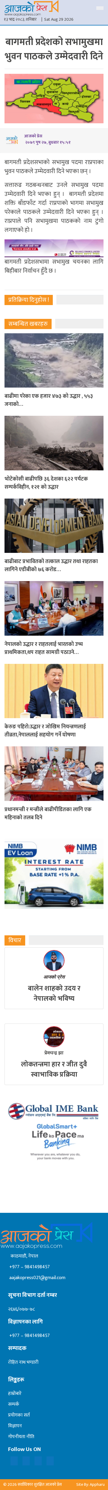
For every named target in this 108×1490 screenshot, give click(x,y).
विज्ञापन (15, 1426)
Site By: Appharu (90, 1484)
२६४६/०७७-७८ (21, 1309)
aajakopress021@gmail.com (36, 1278)
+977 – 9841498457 (29, 1267)
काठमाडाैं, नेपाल (23, 1256)
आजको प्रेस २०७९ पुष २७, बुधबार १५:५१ (47, 139)
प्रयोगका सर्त (19, 1415)
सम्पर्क (13, 1404)
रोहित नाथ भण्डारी (23, 1362)
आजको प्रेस (54, 976)
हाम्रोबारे (15, 1394)
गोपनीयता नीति (21, 1437)
